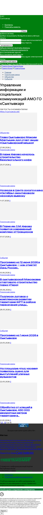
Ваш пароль (26, 43)
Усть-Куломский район (19, 440)
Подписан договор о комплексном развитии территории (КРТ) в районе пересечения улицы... (18, 300)
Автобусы (12, 449)
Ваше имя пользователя (31, 40)
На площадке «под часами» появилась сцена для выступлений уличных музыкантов (19, 372)
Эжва (13, 453)
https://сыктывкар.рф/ (10, 111)
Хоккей (29, 440)
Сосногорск (19, 447)
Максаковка (12, 442)
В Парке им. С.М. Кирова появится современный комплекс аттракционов (16, 229)
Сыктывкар (25, 452)
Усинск (19, 442)
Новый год (34, 440)
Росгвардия (3, 440)
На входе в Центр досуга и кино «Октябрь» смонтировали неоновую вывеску (21, 193)
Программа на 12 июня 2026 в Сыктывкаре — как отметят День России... (20, 265)
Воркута (3, 449)
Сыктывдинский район (7, 444)
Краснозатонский (27, 442)
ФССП (33, 446)
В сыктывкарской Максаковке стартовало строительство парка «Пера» (20, 282)
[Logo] (6, 68)
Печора (28, 447)
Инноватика (10, 447)
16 (5, 422)
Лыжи (3, 453)
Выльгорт (10, 440)
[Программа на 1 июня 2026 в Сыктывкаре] (18, 328)
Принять (4, 511)
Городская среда (12, 74)
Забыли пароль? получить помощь (15, 48)
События (8, 79)
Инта (16, 444)
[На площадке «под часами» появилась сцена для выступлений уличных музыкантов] (18, 361)
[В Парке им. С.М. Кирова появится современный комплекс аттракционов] (18, 219)
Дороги (3, 447)
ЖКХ (39, 449)
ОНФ (25, 444)
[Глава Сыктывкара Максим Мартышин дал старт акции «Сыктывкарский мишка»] (18, 130)
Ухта (8, 453)
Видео (33, 444)
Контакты (9, 25)
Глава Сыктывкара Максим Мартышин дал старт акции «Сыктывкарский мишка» (19, 140)
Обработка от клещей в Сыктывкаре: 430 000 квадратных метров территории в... (16, 411)
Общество (9, 77)
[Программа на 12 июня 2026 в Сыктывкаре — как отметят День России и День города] (18, 255)
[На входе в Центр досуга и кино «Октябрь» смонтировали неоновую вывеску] (18, 183)
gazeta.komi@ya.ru (24, 471)
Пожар (21, 444)
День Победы (4, 442)
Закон (39, 440)
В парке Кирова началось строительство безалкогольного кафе (17, 157)
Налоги (38, 444)
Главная (8, 72)
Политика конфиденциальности (14, 50)
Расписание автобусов (27, 449)
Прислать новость (12, 27)
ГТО (29, 444)
